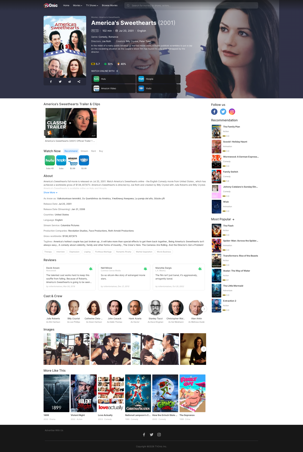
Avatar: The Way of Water (236, 270)
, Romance (112, 36)
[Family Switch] (216, 176)
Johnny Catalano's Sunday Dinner (241, 186)
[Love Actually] (111, 393)
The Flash (228, 225)
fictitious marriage (103, 252)
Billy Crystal (132, 41)
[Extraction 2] (216, 306)
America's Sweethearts (109, 17)
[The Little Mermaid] (216, 290)
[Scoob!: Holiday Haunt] (216, 146)
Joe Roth (106, 41)
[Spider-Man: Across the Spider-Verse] (216, 245)
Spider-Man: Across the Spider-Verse (241, 240)
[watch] (65, 47)
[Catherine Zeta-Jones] (94, 308)
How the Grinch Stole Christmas (165, 415)
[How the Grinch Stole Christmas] (165, 393)
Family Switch (230, 171)
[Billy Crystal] (73, 308)
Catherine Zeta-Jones (94, 318)
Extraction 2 (229, 300)
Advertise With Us (54, 430)
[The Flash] (216, 230)
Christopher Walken (176, 318)
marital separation (144, 252)
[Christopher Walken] (176, 308)
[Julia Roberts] (53, 308)
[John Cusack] (114, 308)
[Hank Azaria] (135, 308)
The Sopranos (187, 415)
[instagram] (232, 114)
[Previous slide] (45, 309)
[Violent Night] (84, 393)
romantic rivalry (123, 252)
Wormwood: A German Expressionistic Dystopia (241, 156)
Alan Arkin (196, 318)
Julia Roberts (53, 318)
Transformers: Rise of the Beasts (240, 255)
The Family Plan (231, 126)
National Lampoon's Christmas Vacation (138, 415)
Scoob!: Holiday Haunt (235, 141)
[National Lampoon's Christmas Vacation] (138, 393)
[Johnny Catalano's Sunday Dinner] (216, 191)
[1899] (56, 393)
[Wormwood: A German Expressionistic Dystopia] (216, 161)
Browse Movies (109, 5)
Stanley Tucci (156, 318)
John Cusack (114, 318)
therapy (48, 252)
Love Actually (105, 415)
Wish (226, 201)
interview (60, 252)
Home (66, 5)
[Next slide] (204, 309)
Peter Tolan (145, 41)
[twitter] (223, 114)
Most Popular (221, 219)
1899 (46, 415)
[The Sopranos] (192, 393)
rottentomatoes (55, 286)
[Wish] (216, 207)
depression (74, 252)
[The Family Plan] (216, 131)
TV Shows (91, 5)
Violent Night (78, 415)
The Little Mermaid (233, 285)
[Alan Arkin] (196, 308)
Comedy (103, 36)
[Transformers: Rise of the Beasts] (216, 260)
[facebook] (214, 114)
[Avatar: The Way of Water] (216, 275)
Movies (76, 5)
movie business (164, 252)
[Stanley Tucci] (155, 308)
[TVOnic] (51, 5)
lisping (87, 252)
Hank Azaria (135, 318)
